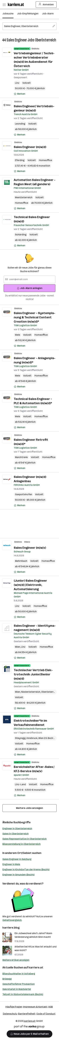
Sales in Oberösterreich (15, 833)
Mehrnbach (21, 561)
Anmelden (48, 4)
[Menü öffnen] (4, 4)
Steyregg (20, 738)
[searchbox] (29, 26)
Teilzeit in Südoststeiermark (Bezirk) (22, 994)
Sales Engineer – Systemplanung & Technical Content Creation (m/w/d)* (34, 317)
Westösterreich (23, 197)
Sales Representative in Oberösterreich (24, 838)
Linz (17, 82)
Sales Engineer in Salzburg (16, 859)
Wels (17, 334)
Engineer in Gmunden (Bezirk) (18, 874)
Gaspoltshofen (23, 494)
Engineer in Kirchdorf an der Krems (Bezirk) (25, 869)
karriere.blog (11, 927)
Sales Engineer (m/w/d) (30, 147)
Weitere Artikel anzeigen (15, 960)
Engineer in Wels (11, 864)
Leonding (20, 123)
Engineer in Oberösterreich (17, 828)
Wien (18, 646)
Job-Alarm (48, 13)
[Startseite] (17, 4)
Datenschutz (10, 1013)
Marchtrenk (21, 457)
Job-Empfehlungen (27, 13)
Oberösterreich (45, 39)
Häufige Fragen (13, 1006)
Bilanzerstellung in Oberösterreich (21, 844)
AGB (50, 1006)
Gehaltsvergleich (12, 920)
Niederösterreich (31, 691)
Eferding (20, 160)
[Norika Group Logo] (29, 1027)
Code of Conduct (46, 1013)
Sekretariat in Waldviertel (16, 989)
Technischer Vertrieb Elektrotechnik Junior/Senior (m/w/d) (33, 674)
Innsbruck (32, 738)
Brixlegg (7, 978)
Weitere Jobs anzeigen (29, 808)
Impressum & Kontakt (35, 1006)
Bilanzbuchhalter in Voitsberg (18, 973)
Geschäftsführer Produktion (18, 984)
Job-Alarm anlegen (31, 288)
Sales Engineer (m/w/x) (30, 547)
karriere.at (36, 967)
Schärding (20, 234)
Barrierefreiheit (27, 1013)
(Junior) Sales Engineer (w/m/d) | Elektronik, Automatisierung (30, 585)
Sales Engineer (17, 39)
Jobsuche (7, 13)
